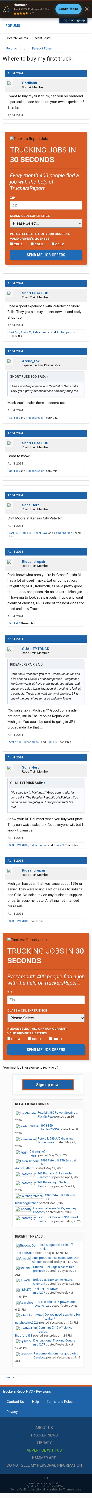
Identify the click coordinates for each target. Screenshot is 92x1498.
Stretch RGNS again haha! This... (54, 1267)
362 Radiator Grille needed (55, 1173)
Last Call (14, 332)
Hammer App (44, 1458)
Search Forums (17, 38)
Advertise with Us (44, 1450)
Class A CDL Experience (30, 216)
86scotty (39, 1212)
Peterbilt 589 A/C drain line (55, 1138)
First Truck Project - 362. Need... (59, 1217)
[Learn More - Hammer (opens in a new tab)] (46, 9)
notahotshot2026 (26, 1322)
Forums (12, 26)
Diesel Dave (40, 533)
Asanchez (42, 1305)
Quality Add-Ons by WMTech (46, 1486)
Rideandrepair (41, 332)
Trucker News (44, 1435)
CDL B (38, 244)
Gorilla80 (29, 83)
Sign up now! (48, 1084)
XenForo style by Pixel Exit (46, 1483)
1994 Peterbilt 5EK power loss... (56, 1302)
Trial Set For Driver (45, 1289)
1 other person (66, 332)
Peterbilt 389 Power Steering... (58, 1112)
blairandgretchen (26, 1203)
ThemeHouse (72, 1489)
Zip (12, 197)
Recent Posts (41, 38)
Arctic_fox (31, 361)
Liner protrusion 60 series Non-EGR (55, 1257)
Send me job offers (46, 254)
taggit (33, 1155)
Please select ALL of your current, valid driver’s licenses (40, 236)
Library (44, 1442)
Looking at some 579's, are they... (55, 1208)
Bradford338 (23, 1335)
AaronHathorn (24, 1168)
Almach (37, 1261)
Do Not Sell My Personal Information (44, 1465)
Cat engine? (37, 1151)
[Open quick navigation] (82, 48)
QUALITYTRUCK (35, 649)
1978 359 (46, 1125)
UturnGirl (39, 1283)
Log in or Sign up (73, 20)
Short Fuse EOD (35, 293)
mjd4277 (39, 1292)
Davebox (39, 1357)
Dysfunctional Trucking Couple (54, 1340)
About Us (44, 1427)
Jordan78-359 (49, 1129)
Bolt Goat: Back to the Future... (53, 1279)
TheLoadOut (23, 1253)
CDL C (59, 244)
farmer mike (46, 1142)
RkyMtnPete (46, 1116)
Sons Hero (31, 505)
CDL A (18, 244)
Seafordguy (46, 1177)
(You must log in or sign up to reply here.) (30, 1067)
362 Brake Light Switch (53, 1182)
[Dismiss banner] (87, 9)
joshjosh (39, 1270)
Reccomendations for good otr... (55, 1353)
